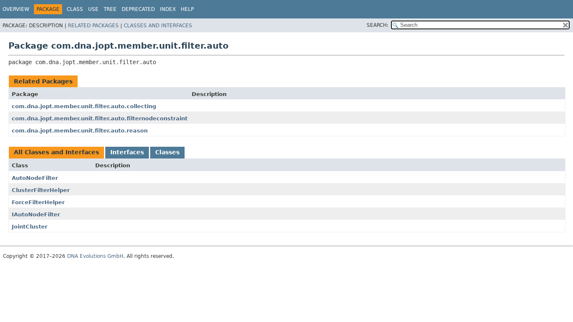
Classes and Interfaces (158, 26)
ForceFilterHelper (38, 202)
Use (93, 9)
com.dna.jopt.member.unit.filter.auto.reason (80, 130)
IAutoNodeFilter (36, 214)
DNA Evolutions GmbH (95, 256)
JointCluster (29, 226)
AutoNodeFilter (35, 178)
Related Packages (93, 26)
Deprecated (138, 9)
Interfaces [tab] (127, 152)
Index (168, 9)
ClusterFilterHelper (41, 190)
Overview (16, 9)
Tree (110, 9)
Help (187, 9)
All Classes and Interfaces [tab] (56, 152)
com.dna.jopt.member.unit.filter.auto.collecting (84, 106)
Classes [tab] (167, 152)
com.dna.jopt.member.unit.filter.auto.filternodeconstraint (100, 118)
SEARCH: (377, 25)
